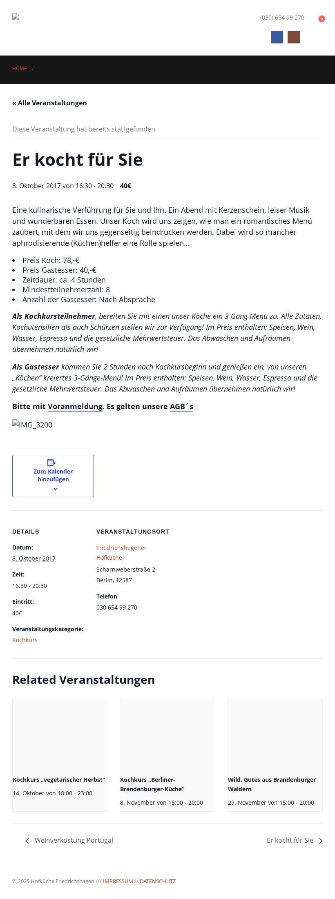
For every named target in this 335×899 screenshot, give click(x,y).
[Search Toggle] (314, 17)
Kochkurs (25, 640)
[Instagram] (293, 37)
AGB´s (181, 406)
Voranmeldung (75, 406)
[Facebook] (277, 37)
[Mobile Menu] (315, 37)
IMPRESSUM (118, 881)
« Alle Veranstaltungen (49, 102)
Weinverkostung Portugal (73, 840)
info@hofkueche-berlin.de (210, 17)
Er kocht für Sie (291, 840)
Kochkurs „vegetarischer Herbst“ (59, 779)
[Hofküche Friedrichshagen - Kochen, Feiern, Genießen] (53, 27)
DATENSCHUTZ (158, 881)
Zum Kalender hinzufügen (53, 475)
